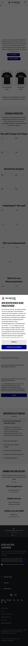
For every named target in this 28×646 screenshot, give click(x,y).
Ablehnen (14, 342)
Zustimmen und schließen (14, 347)
